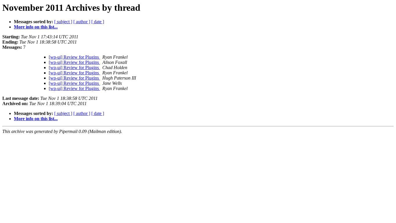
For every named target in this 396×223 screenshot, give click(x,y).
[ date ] (97, 21)
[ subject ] (63, 21)
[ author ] (81, 21)
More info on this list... (36, 26)
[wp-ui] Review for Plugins (74, 57)
